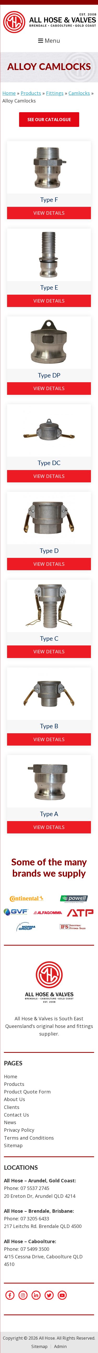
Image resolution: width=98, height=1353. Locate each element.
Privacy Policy (19, 1130)
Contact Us (16, 1115)
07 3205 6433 (34, 1218)
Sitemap (13, 1145)
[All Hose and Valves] (49, 33)
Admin (60, 1346)
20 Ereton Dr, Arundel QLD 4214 (39, 1196)
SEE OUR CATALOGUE (49, 119)
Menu (51, 40)
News (10, 1122)
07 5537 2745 (34, 1188)
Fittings (55, 93)
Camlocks (79, 93)
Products (31, 93)
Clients (11, 1107)
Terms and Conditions (29, 1138)
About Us (14, 1099)
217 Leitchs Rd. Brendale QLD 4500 (43, 1226)
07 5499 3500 (34, 1249)
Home (9, 93)
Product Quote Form (27, 1091)
